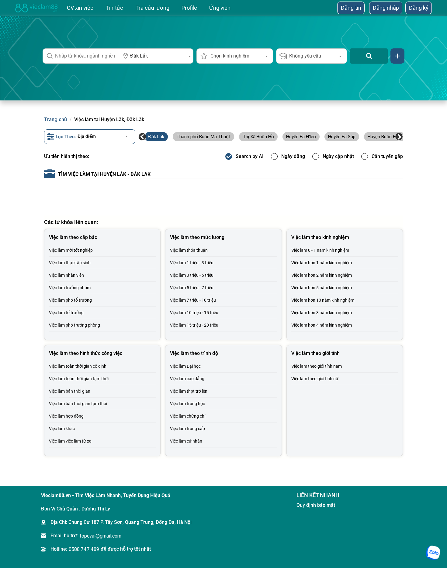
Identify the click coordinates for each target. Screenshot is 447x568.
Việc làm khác (62, 428)
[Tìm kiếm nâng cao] (397, 56)
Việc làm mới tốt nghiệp (71, 250)
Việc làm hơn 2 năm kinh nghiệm (321, 275)
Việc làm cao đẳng (187, 378)
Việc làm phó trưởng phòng (74, 325)
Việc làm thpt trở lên (188, 391)
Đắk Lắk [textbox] (139, 56)
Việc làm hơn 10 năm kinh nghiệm (322, 300)
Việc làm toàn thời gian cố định (77, 366)
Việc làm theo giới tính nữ (314, 378)
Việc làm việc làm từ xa (70, 441)
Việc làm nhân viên (66, 275)
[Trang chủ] (36, 7)
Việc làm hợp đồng (66, 416)
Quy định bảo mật (315, 505)
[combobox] (155, 56)
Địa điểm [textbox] (87, 136)
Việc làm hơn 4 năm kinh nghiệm (321, 325)
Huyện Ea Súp (341, 136)
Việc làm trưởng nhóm (70, 287)
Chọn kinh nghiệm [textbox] (229, 56)
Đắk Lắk (156, 136)
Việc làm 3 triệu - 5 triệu (191, 275)
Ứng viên (219, 7)
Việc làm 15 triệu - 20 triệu (194, 325)
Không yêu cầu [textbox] (305, 56)
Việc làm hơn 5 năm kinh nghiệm (321, 287)
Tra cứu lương (152, 7)
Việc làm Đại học (185, 366)
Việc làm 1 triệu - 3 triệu (191, 262)
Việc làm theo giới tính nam (316, 366)
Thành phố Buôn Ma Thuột (203, 136)
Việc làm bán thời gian (69, 391)
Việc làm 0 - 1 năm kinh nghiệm (320, 250)
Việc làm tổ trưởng (66, 312)
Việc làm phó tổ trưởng (70, 300)
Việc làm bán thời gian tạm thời (78, 403)
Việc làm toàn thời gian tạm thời (79, 378)
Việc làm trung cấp (187, 428)
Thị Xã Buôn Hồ (258, 136)
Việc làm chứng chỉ (187, 416)
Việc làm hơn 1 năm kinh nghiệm (321, 262)
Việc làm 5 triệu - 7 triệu (191, 287)
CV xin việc (80, 7)
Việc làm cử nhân (186, 441)
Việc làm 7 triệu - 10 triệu (193, 300)
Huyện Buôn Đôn (384, 136)
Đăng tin (351, 7)
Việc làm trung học (187, 403)
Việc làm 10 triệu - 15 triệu (194, 312)
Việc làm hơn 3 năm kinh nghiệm (321, 312)
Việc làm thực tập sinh (70, 262)
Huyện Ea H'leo (301, 136)
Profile (189, 7)
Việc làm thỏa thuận (189, 250)
